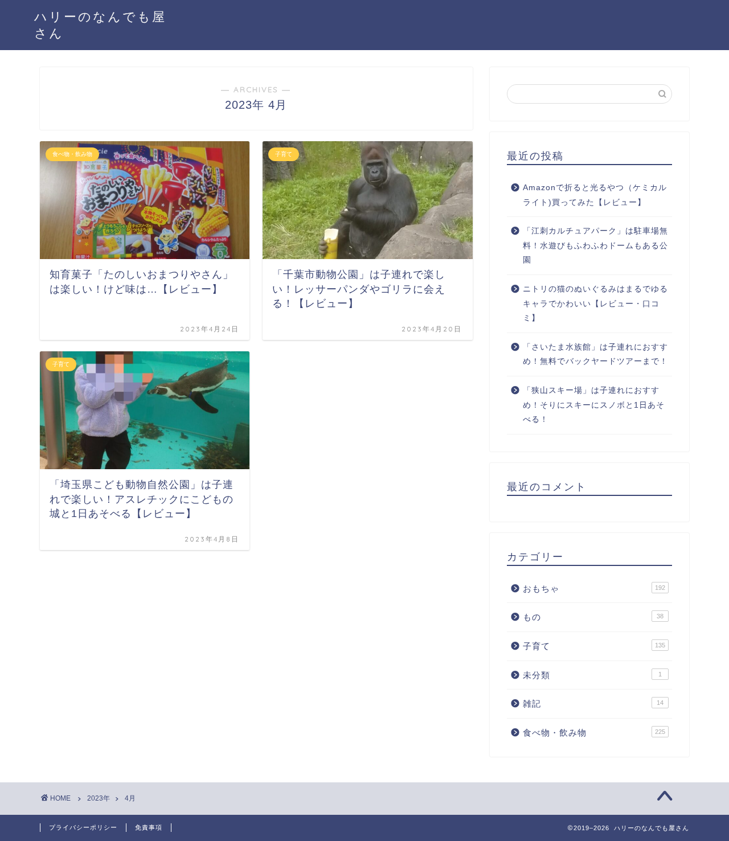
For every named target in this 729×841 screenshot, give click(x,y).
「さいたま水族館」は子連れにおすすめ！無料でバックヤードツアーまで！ (595, 354)
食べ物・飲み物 (594, 732)
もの (593, 617)
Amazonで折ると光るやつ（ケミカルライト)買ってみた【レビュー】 (595, 195)
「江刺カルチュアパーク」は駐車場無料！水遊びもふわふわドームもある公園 (595, 245)
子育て (594, 646)
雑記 (593, 703)
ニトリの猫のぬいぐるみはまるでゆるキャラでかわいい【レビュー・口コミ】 (595, 303)
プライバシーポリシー (83, 827)
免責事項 (148, 827)
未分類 (592, 675)
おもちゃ (594, 588)
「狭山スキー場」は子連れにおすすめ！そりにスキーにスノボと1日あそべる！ (594, 405)
